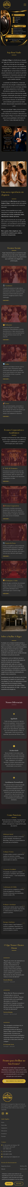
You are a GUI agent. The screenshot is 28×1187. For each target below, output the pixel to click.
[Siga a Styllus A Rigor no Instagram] (2, 1113)
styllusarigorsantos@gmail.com (11, 1157)
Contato (3, 1136)
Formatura (4, 1133)
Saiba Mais (6, 300)
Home (2, 1122)
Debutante (4, 1131)
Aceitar (9, 1183)
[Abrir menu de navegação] (25, 5)
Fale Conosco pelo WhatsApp (14, 1081)
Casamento (4, 1128)
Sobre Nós (4, 1125)
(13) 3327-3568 (7, 1151)
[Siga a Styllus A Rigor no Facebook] (6, 1113)
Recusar (18, 1183)
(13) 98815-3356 (7, 1154)
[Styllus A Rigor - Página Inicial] (7, 4)
